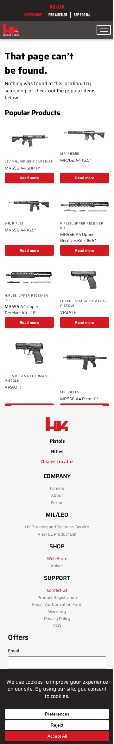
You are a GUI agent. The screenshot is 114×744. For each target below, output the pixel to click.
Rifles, (67, 223)
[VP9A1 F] (84, 280)
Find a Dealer (57, 15)
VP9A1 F (68, 312)
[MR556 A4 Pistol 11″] (84, 361)
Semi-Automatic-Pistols (83, 303)
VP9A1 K (13, 387)
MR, (63, 153)
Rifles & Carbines (36, 161)
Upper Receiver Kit (81, 225)
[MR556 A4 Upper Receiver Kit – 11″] (29, 277)
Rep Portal (82, 15)
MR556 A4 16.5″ (20, 230)
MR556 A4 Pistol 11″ (79, 399)
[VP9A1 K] (29, 353)
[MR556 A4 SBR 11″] (29, 139)
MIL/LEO (57, 7)
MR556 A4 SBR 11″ (23, 168)
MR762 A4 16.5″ (75, 160)
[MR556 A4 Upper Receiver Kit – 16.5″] (84, 205)
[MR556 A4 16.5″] (29, 205)
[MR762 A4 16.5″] (84, 135)
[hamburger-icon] (104, 30)
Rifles (73, 153)
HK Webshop (33, 15)
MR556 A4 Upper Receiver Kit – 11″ (21, 310)
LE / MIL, (12, 161)
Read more (29, 178)
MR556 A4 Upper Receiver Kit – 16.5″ (78, 237)
